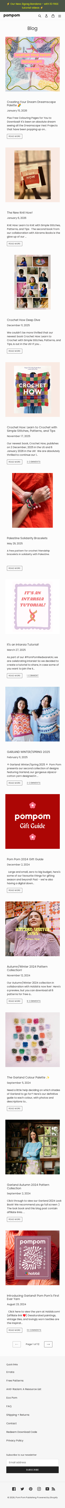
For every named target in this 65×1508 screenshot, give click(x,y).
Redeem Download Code (21, 1432)
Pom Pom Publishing (26, 1497)
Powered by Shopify (47, 1497)
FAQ (9, 1406)
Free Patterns (15, 1380)
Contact (11, 1423)
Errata (10, 1372)
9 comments (34, 1001)
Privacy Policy (14, 1440)
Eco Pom (11, 1398)
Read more (15, 136)
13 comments (34, 1330)
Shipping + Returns (17, 1415)
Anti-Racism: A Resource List (23, 1389)
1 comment (33, 675)
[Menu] (59, 15)
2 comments (34, 462)
